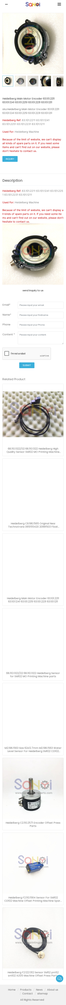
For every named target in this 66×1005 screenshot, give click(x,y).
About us (52, 990)
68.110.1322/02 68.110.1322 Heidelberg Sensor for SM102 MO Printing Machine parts (33, 675)
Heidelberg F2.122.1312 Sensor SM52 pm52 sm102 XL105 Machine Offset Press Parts (33, 974)
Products (25, 990)
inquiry (10, 159)
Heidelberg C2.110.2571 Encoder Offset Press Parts (33, 824)
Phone (6, 324)
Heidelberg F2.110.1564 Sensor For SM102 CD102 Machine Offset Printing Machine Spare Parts (33, 899)
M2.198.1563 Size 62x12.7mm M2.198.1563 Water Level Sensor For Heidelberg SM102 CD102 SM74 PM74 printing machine (33, 749)
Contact (27, 993)
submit (27, 365)
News (39, 990)
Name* (6, 315)
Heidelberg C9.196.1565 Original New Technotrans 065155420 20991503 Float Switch (33, 525)
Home (12, 990)
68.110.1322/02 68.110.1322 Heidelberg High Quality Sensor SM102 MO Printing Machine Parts (33, 450)
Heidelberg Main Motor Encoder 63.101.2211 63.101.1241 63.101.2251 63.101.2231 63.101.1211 (33, 600)
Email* (6, 305)
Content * (8, 334)
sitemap (42, 993)
